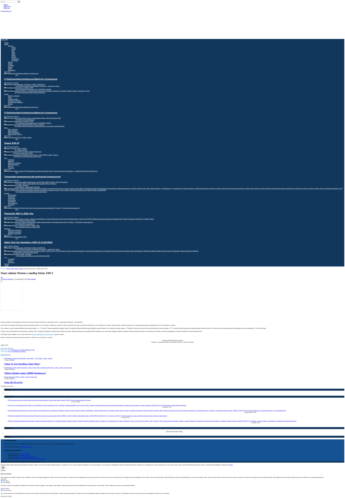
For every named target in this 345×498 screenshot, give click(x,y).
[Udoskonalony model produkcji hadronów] (85, 405)
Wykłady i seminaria (14, 233)
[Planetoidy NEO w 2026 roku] (42, 208)
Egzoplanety (12, 200)
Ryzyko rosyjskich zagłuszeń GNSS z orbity (33, 458)
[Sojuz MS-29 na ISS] (20, 377)
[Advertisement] (172, 25)
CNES (14, 47)
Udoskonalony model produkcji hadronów (174, 405)
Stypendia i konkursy (14, 230)
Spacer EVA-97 (11, 143)
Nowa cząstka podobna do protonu (81, 400)
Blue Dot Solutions (25, 447)
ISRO (13, 52)
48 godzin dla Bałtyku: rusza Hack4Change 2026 (34, 256)
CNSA (14, 49)
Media (10, 68)
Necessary (6, 481)
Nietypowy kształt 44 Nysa (26, 220)
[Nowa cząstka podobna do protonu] (39, 400)
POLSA (14, 57)
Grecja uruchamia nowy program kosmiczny (31, 92)
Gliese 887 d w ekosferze (26, 224)
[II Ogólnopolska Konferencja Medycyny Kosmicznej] (21, 73)
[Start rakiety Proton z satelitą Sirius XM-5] (11, 309)
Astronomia (11, 196)
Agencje (10, 46)
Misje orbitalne (12, 131)
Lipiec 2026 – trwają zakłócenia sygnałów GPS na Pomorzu (37, 184)
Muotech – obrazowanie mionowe (29, 187)
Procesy (10, 166)
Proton (5, 348)
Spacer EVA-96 (22, 150)
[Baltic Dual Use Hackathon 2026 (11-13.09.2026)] (15, 237)
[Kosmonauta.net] (6, 11)
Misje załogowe (13, 129)
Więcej (231, 465)
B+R (5, 158)
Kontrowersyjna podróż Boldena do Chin (23, 350)
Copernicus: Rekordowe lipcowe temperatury (32, 192)
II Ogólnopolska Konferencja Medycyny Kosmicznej (30, 79)
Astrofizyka (11, 198)
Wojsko (10, 67)
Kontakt (10, 261)
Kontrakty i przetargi (14, 100)
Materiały (11, 161)
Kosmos (7, 193)
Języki (6, 265)
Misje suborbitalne (14, 133)
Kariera (10, 104)
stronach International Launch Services (43, 334)
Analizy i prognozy (14, 96)
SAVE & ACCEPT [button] (6, 496)
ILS (2, 348)
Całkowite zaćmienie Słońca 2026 (29, 227)
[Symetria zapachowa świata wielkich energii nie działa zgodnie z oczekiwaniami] (64, 416)
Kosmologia (12, 201)
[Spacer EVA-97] (17, 137)
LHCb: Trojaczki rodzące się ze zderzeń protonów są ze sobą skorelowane (265, 410)
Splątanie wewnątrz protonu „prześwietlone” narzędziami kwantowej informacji (273, 421)
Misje (6, 128)
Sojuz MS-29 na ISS (13, 382)
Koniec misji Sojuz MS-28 (24, 153)
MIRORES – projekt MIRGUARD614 (25, 457)
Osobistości (11, 70)
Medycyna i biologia (14, 163)
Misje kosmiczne (13, 164)
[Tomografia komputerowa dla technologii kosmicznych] (51, 171)
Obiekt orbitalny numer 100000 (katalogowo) (25, 373)
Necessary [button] (4, 479)
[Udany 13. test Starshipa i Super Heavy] (28, 358)
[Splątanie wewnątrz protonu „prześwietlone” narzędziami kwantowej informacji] (129, 421)
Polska (10, 64)
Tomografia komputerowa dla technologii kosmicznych (32, 176)
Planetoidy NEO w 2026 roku (19, 213)
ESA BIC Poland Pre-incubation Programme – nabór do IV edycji (38, 86)
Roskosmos (15, 59)
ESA (13, 51)
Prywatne (11, 65)
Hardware (11, 160)
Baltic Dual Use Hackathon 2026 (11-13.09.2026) (28, 242)
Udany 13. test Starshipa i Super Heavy (28, 156)
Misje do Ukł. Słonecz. (15, 134)
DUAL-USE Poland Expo (26, 120)
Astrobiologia (12, 195)
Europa (10, 62)
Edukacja (7, 229)
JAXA (13, 54)
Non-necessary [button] (5, 488)
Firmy (10, 97)
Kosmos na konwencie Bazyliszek (27, 252)
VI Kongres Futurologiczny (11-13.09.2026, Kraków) (34, 89)
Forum (6, 43)
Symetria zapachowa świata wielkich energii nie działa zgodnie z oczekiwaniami (144, 416)
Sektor (6, 44)
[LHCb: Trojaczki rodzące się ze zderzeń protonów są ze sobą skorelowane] (125, 410)
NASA (14, 56)
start (12, 348)
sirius (8, 348)
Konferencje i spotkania (15, 102)
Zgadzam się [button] (225, 465)
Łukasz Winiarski (8, 279)
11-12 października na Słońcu (17, 351)
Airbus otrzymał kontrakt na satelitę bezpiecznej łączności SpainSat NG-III (40, 126)
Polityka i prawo (13, 99)
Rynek (6, 94)
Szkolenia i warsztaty (14, 232)
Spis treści (11, 262)
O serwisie (11, 259)
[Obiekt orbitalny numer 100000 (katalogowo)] (38, 367)
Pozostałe (15, 60)
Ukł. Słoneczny (13, 203)
